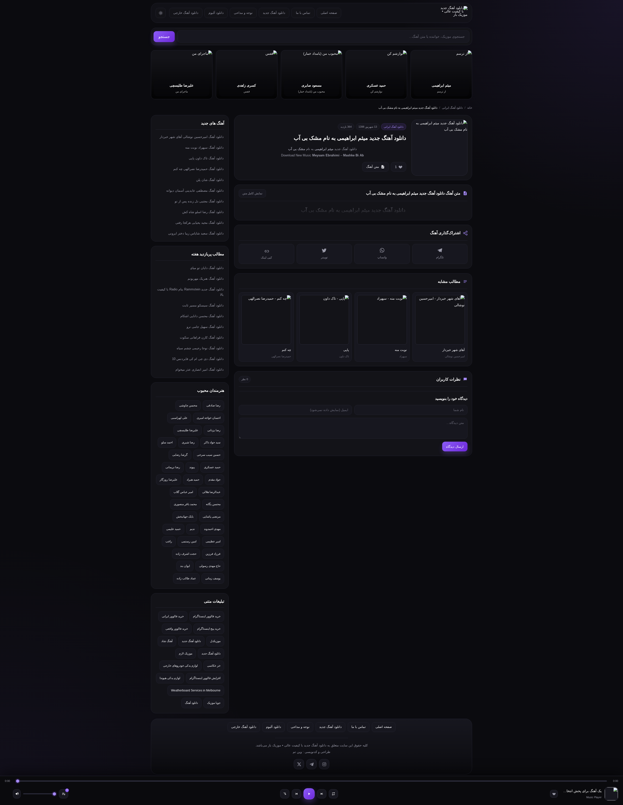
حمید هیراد (193, 479)
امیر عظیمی (213, 541)
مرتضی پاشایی (211, 516)
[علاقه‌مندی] (554, 794)
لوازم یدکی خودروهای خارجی (180, 665)
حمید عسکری (212, 467)
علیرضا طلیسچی (187, 430)
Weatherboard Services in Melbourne (195, 690)
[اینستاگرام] (324, 764)
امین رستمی (188, 541)
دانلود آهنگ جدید (274, 13)
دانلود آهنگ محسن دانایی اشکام (202, 316)
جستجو (164, 37)
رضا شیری (188, 442)
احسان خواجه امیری (208, 418)
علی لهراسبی (179, 418)
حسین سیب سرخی (208, 454)
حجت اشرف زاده (186, 553)
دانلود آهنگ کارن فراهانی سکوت (202, 337)
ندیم (192, 529)
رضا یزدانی (213, 430)
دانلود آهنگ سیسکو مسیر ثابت (203, 305)
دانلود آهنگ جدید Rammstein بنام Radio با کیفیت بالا (190, 291)
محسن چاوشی (188, 405)
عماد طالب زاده (186, 578)
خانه (469, 107)
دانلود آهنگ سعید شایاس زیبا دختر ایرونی (196, 233)
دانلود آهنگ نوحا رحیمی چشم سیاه (200, 348)
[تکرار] (333, 793)
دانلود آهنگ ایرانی (452, 107)
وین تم (297, 752)
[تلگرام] (311, 764)
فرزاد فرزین (213, 553)
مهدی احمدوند (212, 529)
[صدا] (17, 793)
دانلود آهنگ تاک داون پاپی (206, 158)
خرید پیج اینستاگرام (208, 628)
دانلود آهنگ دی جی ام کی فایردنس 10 (198, 359)
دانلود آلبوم (216, 13)
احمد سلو (167, 442)
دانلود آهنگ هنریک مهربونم (206, 278)
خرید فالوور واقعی (176, 628)
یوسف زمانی (212, 578)
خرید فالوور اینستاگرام (206, 616)
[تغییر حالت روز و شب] (161, 13)
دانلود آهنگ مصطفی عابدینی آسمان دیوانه (195, 190)
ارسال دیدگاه (455, 446)
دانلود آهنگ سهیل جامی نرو (205, 327)
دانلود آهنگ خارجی (185, 13)
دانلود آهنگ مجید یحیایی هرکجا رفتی (199, 222)
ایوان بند (185, 566)
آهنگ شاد (167, 641)
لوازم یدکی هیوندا (170, 678)
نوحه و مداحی (243, 13)
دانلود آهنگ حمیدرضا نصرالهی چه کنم (198, 169)
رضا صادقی (213, 405)
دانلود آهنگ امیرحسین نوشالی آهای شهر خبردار (192, 137)
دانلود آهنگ (191, 703)
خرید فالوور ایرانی (173, 616)
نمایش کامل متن (252, 193)
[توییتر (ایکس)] (299, 764)
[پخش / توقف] (309, 793)
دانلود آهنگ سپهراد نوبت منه (204, 147)
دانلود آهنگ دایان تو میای (207, 268)
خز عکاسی (213, 665)
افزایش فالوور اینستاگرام (205, 678)
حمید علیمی (173, 529)
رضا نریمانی (172, 467)
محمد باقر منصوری (185, 504)
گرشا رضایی (180, 454)
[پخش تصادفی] (284, 793)
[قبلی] (296, 793)
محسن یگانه (213, 504)
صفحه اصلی (329, 13)
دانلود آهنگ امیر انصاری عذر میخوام (199, 369)
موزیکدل (215, 641)
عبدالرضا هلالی (211, 492)
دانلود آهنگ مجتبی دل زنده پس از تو (199, 201)
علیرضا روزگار (168, 479)
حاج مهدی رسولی (209, 566)
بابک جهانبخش (184, 516)
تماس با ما (303, 13)
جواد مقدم (214, 479)
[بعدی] (321, 793)
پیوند (192, 467)
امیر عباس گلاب (183, 492)
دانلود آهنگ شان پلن (210, 180)
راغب (168, 541)
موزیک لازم (185, 653)
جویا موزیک (213, 703)
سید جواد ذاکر (212, 442)
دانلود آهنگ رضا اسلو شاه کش (203, 212)
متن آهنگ (372, 167)
